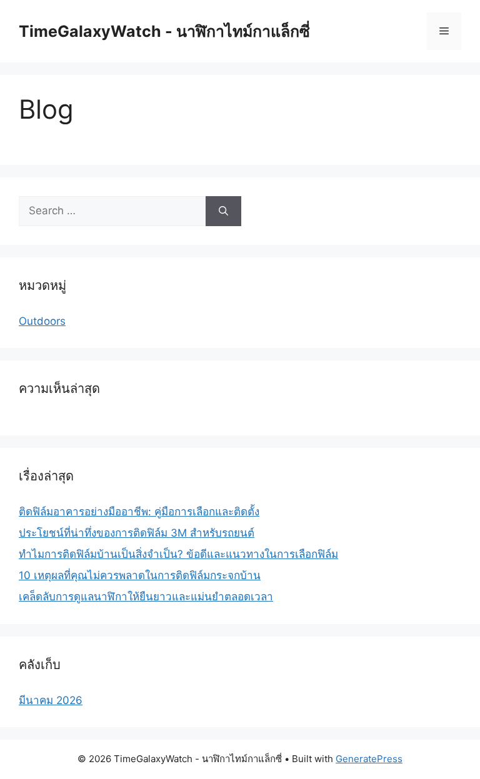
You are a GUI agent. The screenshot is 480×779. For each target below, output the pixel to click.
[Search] (223, 211)
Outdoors (42, 321)
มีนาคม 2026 (50, 700)
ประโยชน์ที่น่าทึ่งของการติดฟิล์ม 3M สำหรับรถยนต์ (136, 533)
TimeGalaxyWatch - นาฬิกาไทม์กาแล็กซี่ (164, 31)
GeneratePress (369, 759)
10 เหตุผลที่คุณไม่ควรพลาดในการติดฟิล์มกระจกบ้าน (140, 575)
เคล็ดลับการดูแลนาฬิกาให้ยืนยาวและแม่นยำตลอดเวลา (146, 596)
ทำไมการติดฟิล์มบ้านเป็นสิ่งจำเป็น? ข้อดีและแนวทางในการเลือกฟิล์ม (178, 554)
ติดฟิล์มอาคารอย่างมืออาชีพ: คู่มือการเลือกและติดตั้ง (139, 511)
